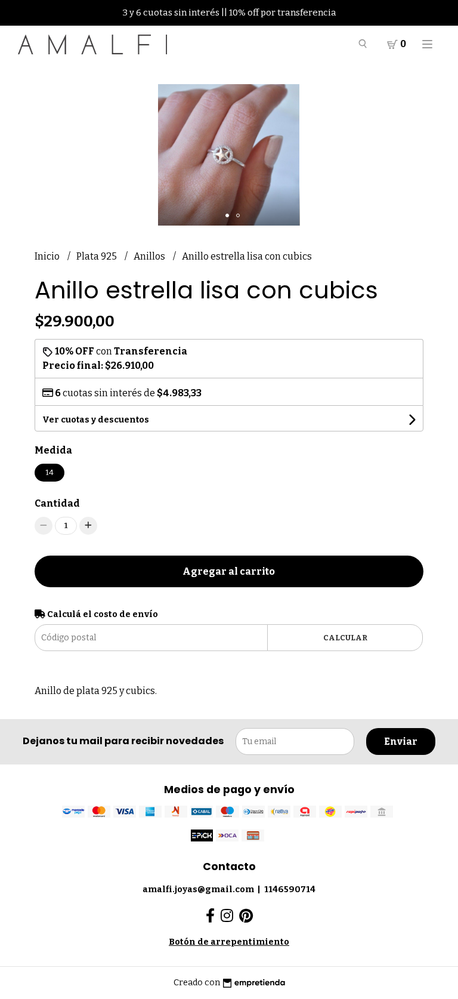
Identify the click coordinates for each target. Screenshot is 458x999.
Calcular (345, 637)
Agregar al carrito (228, 571)
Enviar (400, 741)
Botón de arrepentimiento (229, 942)
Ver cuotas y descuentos (95, 420)
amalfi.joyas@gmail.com (198, 889)
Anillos (150, 256)
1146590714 (289, 889)
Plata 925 (97, 256)
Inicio (48, 256)
